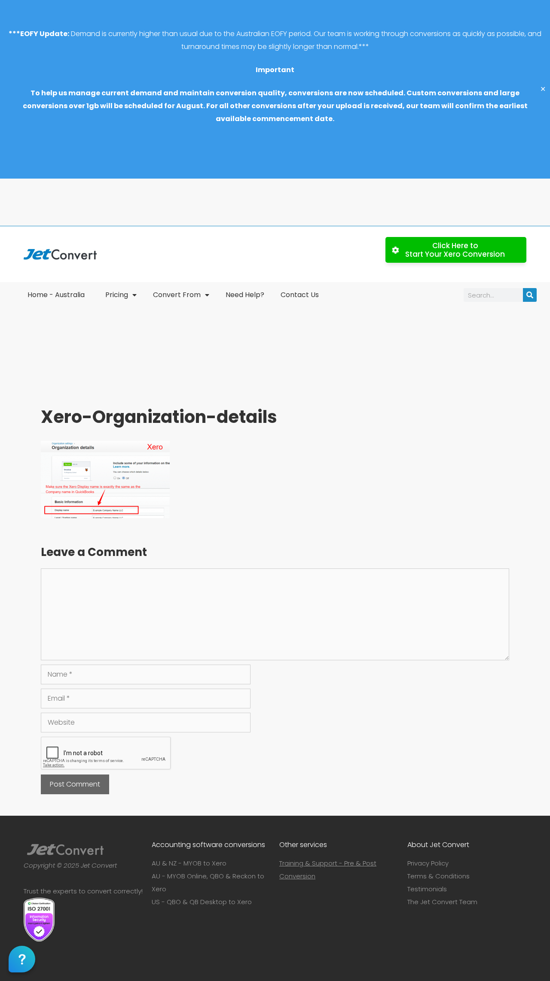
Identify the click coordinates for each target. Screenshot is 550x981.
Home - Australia (56, 295)
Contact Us (300, 295)
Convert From (177, 295)
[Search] (530, 295)
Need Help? (245, 295)
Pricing (116, 295)
